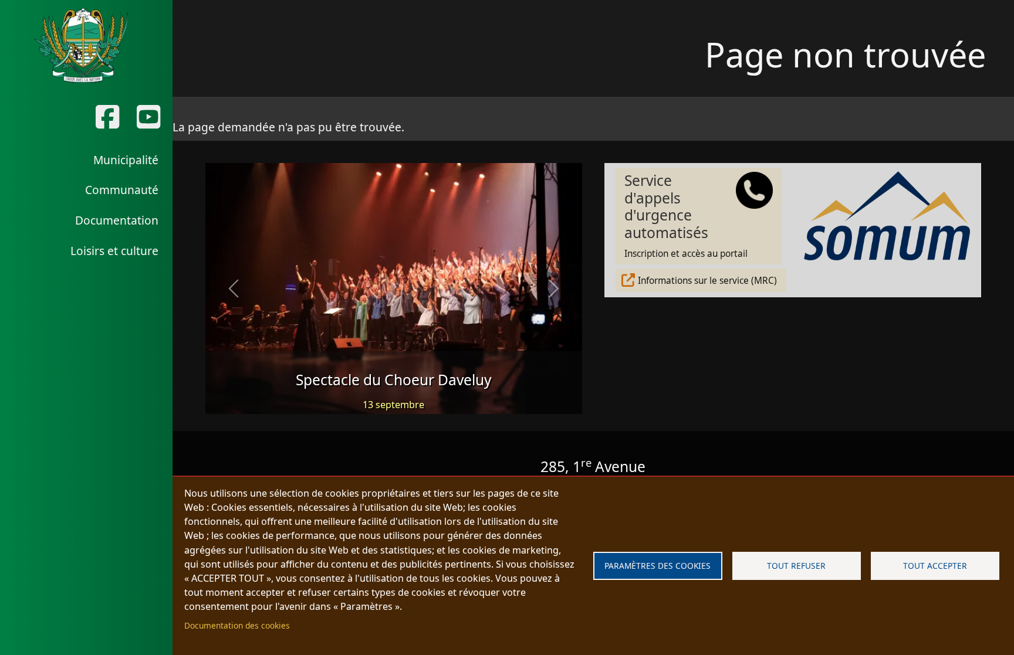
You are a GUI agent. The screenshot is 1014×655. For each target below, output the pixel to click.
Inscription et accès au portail (686, 215)
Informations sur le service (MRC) (707, 280)
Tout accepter (935, 565)
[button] (233, 288)
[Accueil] (81, 45)
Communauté (121, 190)
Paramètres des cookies (657, 565)
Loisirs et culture (114, 251)
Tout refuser (796, 565)
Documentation (116, 220)
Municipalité (125, 160)
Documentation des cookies (237, 625)
